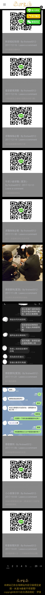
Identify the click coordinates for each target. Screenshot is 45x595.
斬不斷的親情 (12, 368)
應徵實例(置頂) (13, 289)
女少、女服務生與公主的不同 (20, 226)
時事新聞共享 (12, 545)
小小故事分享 (12, 493)
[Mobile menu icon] (4, 4)
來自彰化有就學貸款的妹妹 (19, 285)
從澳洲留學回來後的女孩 (18, 439)
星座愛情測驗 (12, 90)
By (28, 41)
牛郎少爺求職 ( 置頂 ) (16, 181)
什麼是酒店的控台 (14, 177)
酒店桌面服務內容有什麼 (18, 131)
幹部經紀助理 (12, 41)
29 (36, 566)
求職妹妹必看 (12, 136)
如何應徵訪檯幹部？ (15, 37)
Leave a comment (28, 45)
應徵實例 (9, 444)
